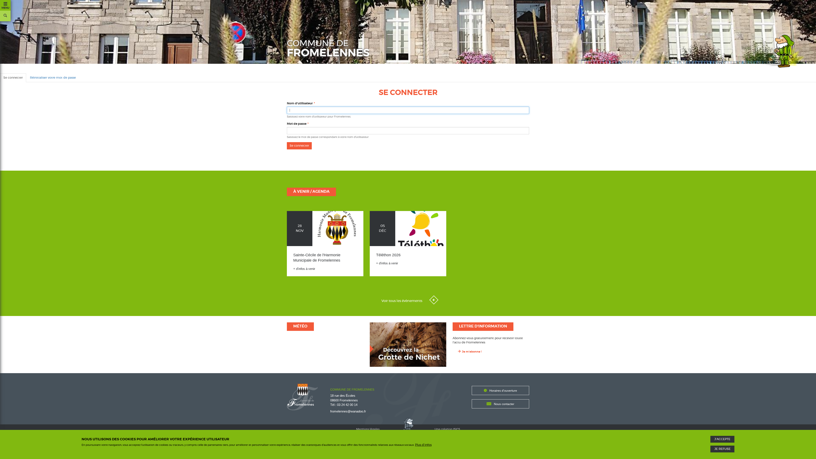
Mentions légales (368, 429)
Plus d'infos (423, 444)
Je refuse (722, 449)
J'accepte (722, 439)
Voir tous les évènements (402, 301)
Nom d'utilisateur (300, 103)
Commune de (328, 48)
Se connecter (14, 79)
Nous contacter (504, 404)
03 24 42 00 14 (347, 405)
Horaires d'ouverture (503, 390)
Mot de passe (296, 123)
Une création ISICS (447, 429)
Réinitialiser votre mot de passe (53, 77)
